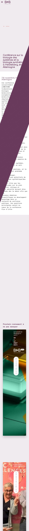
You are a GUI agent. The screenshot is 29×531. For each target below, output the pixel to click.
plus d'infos (16, 366)
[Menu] (2, 2)
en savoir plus (16, 482)
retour (7, 26)
